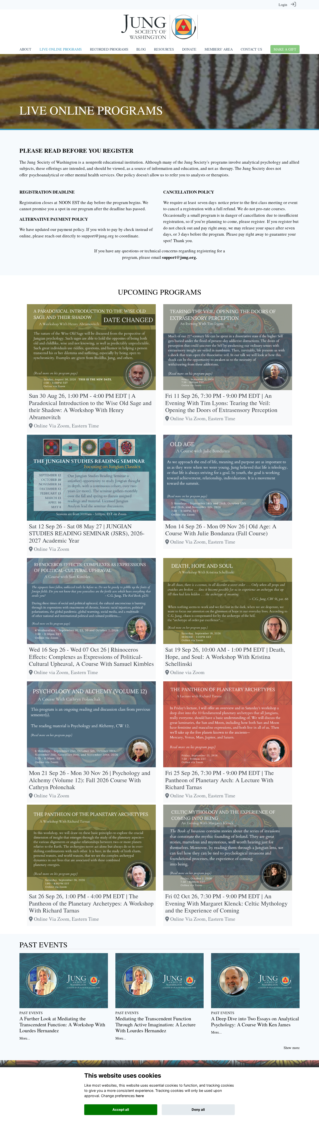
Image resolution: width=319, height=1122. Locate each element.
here (140, 1096)
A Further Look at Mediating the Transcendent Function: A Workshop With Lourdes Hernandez (62, 1024)
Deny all (198, 1110)
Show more (292, 1047)
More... (24, 1038)
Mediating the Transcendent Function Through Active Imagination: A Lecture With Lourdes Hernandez (155, 1024)
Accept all (120, 1110)
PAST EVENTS (43, 944)
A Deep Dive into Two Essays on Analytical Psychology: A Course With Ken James (255, 1021)
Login (283, 4)
